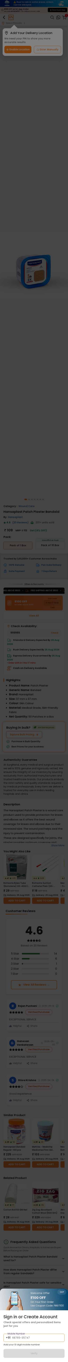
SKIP (62, 1292)
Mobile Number (16, 1333)
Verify (34, 1353)
